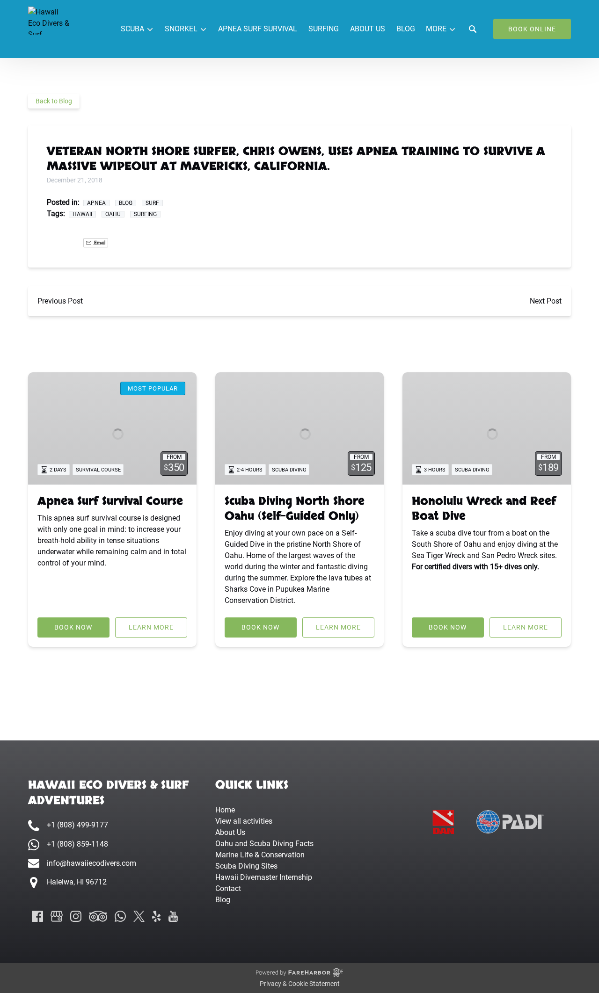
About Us (367, 28)
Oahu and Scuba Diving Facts (264, 843)
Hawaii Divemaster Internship (263, 877)
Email (99, 242)
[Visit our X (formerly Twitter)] (139, 916)
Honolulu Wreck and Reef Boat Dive (484, 508)
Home (225, 809)
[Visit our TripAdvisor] (98, 916)
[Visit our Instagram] (75, 916)
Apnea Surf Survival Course (110, 501)
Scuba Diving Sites (246, 866)
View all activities (243, 821)
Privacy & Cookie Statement (300, 983)
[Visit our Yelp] (156, 916)
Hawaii (82, 214)
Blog (405, 28)
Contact (228, 888)
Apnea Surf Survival (257, 28)
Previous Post (60, 301)
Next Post (546, 301)
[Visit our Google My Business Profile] (57, 916)
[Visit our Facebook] (37, 916)
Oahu (113, 214)
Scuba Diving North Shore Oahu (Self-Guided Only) (295, 508)
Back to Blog (54, 101)
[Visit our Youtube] (173, 916)
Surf (152, 203)
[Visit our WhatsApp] (120, 916)
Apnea (96, 203)
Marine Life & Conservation (260, 854)
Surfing (323, 28)
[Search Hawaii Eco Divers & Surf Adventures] (472, 29)
